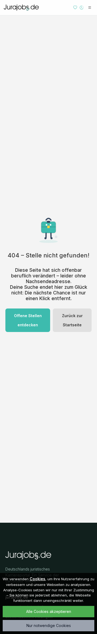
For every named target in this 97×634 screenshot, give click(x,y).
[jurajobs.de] (21, 7)
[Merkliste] (75, 7)
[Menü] (89, 7)
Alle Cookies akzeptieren (48, 611)
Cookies (37, 578)
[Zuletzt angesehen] (82, 7)
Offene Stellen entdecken (28, 320)
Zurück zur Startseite (72, 320)
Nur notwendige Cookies (48, 625)
